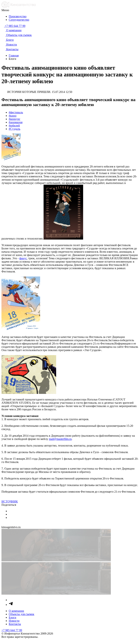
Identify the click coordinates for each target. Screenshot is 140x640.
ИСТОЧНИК (9, 501)
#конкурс (14, 119)
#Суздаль (14, 128)
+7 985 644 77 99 (11, 630)
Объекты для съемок (21, 614)
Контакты (15, 624)
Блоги (12, 617)
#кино (12, 115)
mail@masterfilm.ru (60, 439)
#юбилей (14, 125)
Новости (14, 620)
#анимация (15, 122)
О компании (16, 610)
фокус (23, 258)
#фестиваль (16, 112)
